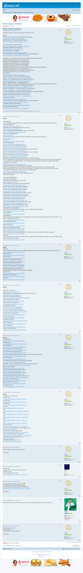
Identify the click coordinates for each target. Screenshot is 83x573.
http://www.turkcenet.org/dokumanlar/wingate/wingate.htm (16, 105)
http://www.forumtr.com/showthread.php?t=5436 (14, 362)
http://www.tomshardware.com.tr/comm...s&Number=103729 (17, 86)
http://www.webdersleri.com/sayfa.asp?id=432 (14, 273)
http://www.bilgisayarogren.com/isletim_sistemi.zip (15, 399)
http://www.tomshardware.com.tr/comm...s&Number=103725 (17, 77)
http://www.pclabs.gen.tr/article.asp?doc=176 (13, 368)
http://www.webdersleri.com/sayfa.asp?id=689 (14, 223)
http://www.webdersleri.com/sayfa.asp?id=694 (14, 252)
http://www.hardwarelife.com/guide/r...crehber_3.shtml (15, 432)
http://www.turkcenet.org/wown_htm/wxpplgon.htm (15, 156)
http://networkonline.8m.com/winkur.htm (12, 129)
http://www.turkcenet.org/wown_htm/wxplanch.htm (15, 147)
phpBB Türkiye (41, 554)
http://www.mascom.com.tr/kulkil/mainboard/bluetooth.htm (16, 297)
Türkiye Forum (47, 554)
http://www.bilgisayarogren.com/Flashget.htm (13, 317)
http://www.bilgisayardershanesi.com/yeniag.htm (14, 74)
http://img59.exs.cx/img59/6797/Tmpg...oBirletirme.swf (16, 377)
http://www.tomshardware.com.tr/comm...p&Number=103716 (17, 90)
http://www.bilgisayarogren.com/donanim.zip (13, 408)
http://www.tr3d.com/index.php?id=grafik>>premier (15, 188)
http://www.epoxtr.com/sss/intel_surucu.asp (13, 304)
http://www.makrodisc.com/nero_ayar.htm (12, 441)
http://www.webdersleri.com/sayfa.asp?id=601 (14, 279)
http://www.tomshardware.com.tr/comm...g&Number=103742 (17, 80)
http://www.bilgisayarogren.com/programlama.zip (14, 405)
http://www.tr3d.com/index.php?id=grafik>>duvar (14, 197)
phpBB (37, 551)
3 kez (71, 518)
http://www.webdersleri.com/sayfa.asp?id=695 (14, 239)
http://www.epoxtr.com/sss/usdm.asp (11, 294)
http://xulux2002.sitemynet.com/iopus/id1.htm (14, 38)
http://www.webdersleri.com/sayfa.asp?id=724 (14, 255)
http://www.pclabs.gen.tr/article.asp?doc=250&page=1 (15, 102)
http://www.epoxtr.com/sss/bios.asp (11, 291)
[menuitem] (4, 10)
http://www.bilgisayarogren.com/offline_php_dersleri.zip (16, 411)
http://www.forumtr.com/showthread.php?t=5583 (14, 380)
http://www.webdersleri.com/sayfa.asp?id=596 (14, 261)
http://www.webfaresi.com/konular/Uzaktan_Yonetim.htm (16, 46)
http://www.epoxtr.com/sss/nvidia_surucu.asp (13, 301)
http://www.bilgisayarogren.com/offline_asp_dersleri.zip (16, 414)
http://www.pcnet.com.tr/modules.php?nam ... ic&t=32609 (16, 488)
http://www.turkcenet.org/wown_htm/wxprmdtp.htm (15, 150)
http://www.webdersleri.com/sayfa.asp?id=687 (14, 220)
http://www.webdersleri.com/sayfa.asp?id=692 (14, 230)
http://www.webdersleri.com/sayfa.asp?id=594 (14, 258)
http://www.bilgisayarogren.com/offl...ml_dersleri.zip (15, 420)
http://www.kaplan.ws (8, 135)
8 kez (71, 43)
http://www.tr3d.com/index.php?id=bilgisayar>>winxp (15, 206)
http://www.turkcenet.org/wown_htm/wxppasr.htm (14, 164)
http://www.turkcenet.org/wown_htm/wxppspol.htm (15, 153)
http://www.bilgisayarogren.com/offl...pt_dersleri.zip (15, 423)
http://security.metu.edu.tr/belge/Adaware (12, 308)
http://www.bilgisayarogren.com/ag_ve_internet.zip (15, 402)
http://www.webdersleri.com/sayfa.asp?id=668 (14, 264)
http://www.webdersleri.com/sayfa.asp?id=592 (14, 267)
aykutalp (66, 470)
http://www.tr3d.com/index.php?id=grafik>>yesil (14, 191)
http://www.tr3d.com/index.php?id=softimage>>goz (15, 200)
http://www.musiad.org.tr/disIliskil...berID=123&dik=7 (15, 311)
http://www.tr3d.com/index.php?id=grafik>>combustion (16, 194)
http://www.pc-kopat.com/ (9, 438)
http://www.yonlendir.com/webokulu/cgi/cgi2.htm (14, 314)
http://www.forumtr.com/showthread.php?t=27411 (14, 350)
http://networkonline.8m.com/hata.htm (12, 126)
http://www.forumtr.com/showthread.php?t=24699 (14, 356)
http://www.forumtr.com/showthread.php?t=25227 (14, 353)
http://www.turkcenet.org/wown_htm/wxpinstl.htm (14, 99)
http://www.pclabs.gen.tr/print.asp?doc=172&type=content (16, 365)
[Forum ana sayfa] (12, 5)
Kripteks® (66, 511)
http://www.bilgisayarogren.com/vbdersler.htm (13, 386)
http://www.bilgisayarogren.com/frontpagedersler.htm (15, 343)
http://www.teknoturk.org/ (9, 138)
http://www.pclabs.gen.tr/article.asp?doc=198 (13, 374)
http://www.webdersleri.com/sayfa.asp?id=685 (14, 211)
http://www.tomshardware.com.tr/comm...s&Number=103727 (17, 96)
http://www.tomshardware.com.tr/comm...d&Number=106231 (17, 93)
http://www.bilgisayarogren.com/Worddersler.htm (14, 323)
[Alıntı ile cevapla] (60, 29)
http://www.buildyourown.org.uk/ (10, 182)
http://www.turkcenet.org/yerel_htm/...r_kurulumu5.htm (16, 108)
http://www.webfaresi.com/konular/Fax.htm (13, 49)
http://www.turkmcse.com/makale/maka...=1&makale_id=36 (17, 435)
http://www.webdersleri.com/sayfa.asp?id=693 (14, 233)
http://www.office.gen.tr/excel (10, 429)
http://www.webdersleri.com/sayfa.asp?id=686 (14, 214)
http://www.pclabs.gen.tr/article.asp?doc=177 (13, 371)
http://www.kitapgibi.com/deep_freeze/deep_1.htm (14, 41)
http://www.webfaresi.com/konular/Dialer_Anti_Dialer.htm (16, 55)
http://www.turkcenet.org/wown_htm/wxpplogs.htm (15, 171)
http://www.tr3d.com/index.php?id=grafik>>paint (14, 185)
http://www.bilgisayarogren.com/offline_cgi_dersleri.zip (15, 417)
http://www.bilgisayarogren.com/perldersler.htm (14, 340)
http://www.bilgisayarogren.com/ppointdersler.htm (14, 330)
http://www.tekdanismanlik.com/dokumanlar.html (14, 132)
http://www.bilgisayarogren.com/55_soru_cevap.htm (15, 426)
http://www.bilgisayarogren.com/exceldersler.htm (14, 326)
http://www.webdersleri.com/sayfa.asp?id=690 (14, 226)
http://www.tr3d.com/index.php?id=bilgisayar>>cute (15, 203)
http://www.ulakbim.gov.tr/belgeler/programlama (14, 144)
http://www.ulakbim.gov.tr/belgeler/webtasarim (13, 141)
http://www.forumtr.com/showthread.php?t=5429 (14, 359)
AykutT (65, 37)
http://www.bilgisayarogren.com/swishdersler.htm (14, 346)
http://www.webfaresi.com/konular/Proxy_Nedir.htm (15, 52)
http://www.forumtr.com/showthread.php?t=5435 (14, 383)
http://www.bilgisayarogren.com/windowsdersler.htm (15, 320)
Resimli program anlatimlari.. (12, 24)
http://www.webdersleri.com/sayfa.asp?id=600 (14, 276)
